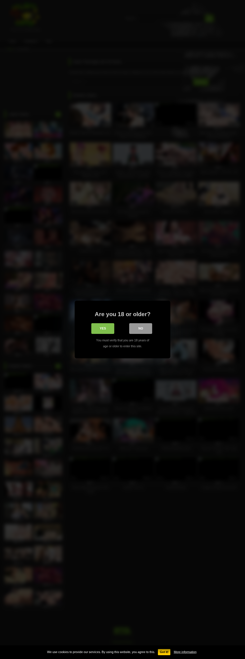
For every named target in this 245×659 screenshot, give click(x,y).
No (140, 328)
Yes (103, 328)
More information (185, 652)
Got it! (164, 652)
